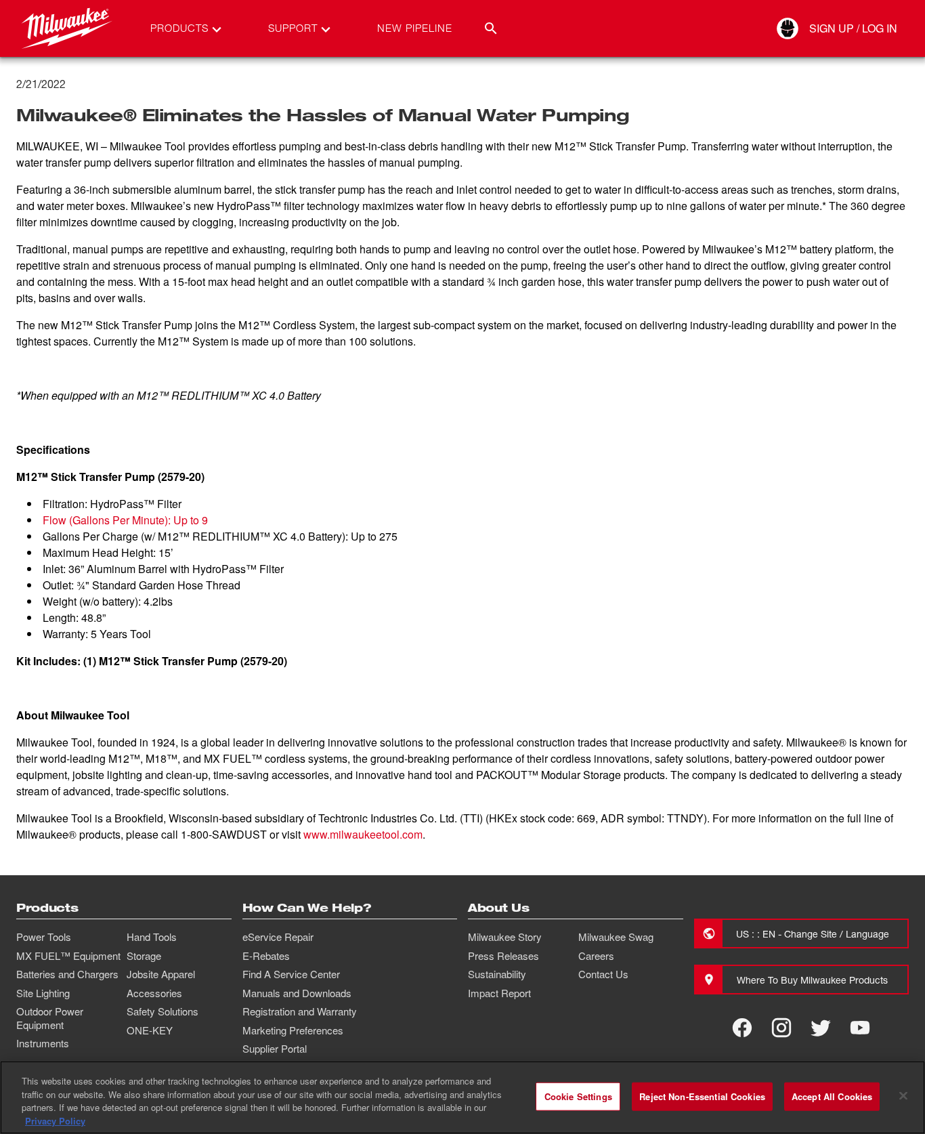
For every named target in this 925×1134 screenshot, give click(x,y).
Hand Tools (152, 937)
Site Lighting (43, 993)
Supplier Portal (274, 1048)
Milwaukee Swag (615, 937)
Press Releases (503, 956)
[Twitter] (820, 1027)
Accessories (154, 993)
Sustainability (497, 974)
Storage (144, 956)
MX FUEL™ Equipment (68, 956)
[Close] (903, 1095)
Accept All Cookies (832, 1096)
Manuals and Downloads (296, 993)
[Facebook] (742, 1027)
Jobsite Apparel (161, 974)
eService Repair (278, 937)
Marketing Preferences (292, 1030)
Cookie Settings (578, 1096)
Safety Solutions (162, 1011)
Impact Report (499, 993)
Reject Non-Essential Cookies (702, 1096)
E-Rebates (266, 956)
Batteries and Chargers (67, 974)
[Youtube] (860, 1027)
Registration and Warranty (299, 1011)
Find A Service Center (291, 974)
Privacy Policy (55, 1120)
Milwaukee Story (505, 937)
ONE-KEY (150, 1030)
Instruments (42, 1043)
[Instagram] (781, 1027)
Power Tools (43, 937)
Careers (596, 956)
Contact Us (603, 974)
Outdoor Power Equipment (49, 1018)
